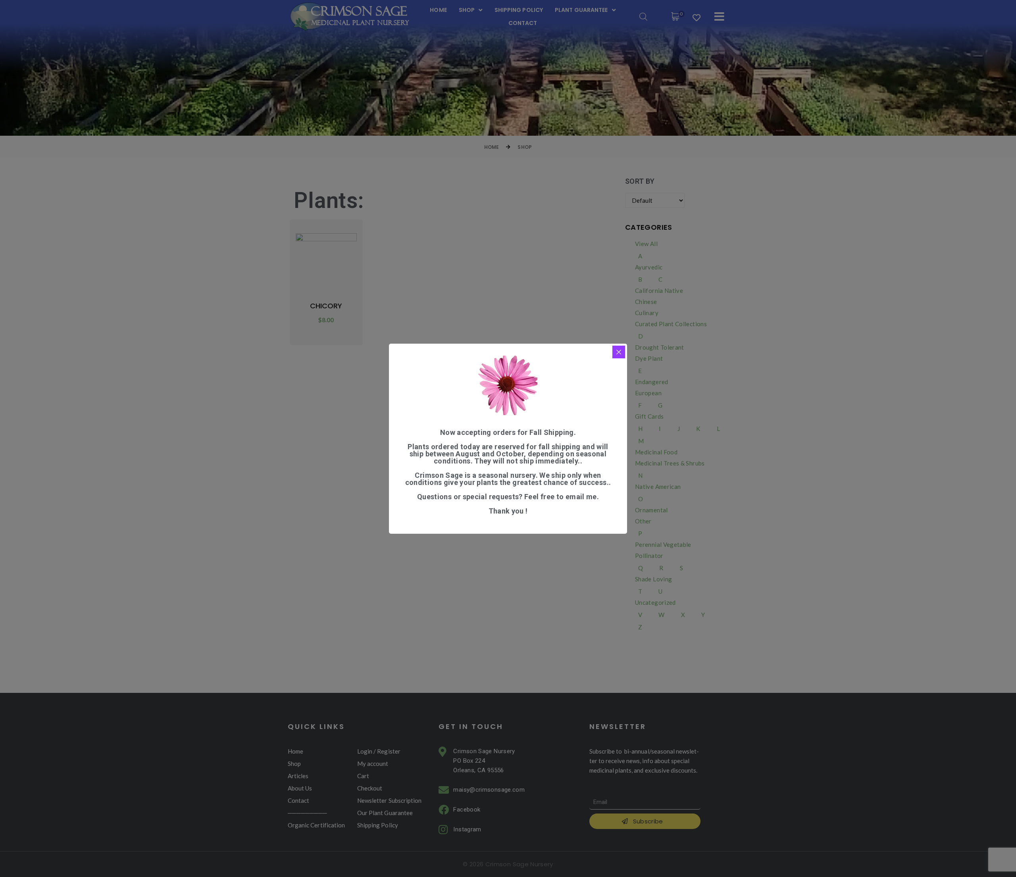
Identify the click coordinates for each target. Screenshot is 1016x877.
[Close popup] (618, 352)
